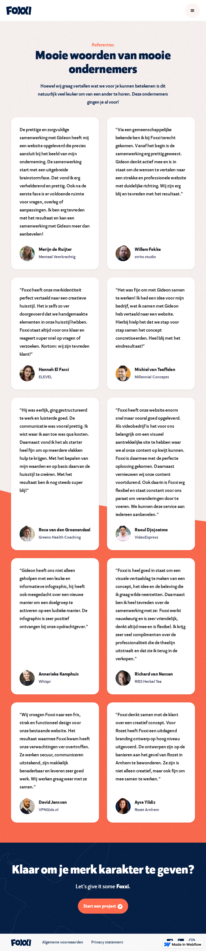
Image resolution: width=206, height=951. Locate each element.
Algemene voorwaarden (62, 942)
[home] (18, 10)
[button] (192, 10)
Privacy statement (107, 942)
